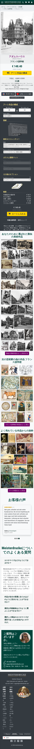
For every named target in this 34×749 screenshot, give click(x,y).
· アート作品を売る (11, 703)
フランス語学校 (7, 9)
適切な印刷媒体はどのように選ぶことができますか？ (16, 609)
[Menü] (2, 2)
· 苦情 (4, 722)
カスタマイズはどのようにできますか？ (16, 561)
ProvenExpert (13, 531)
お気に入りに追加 (25, 94)
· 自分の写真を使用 (11, 696)
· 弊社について (5, 727)
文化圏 (20, 7)
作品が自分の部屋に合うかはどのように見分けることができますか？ (16, 599)
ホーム (3, 7)
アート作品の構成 (18, 73)
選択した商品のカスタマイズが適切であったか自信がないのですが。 (16, 619)
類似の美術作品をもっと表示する (17, 353)
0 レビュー (20, 97)
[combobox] (17, 116)
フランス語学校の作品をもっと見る (17, 424)
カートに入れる (18, 214)
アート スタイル (11, 7)
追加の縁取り (6, 113)
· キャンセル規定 (5, 718)
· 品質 (11, 707)
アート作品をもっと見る (17, 490)
